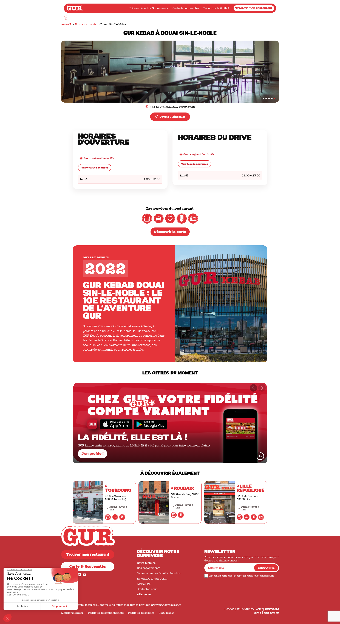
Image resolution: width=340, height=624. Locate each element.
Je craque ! (91, 454)
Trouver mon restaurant (253, 8)
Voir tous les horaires (94, 167)
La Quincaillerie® (251, 609)
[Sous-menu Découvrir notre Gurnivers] (167, 8)
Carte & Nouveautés (87, 567)
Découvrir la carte (170, 232)
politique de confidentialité (259, 575)
